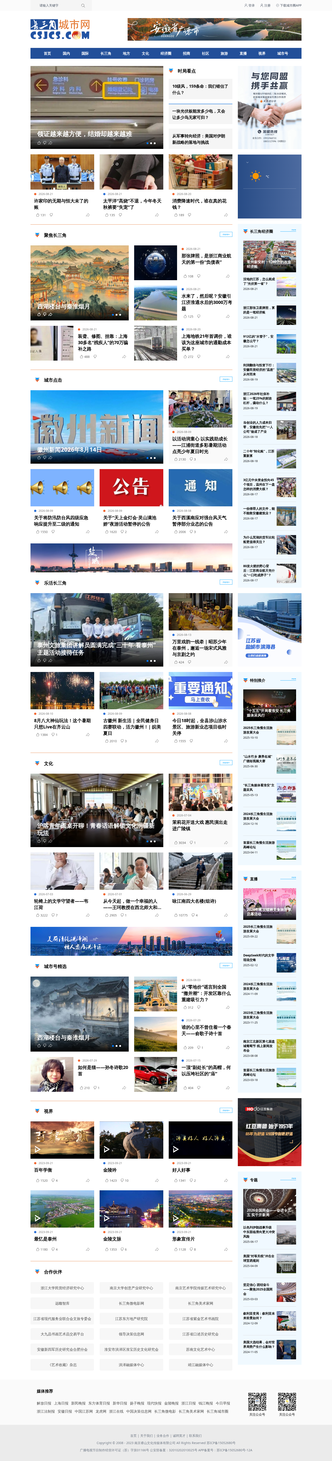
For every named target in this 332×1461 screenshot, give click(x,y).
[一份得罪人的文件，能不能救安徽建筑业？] (286, 516)
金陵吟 (110, 1170)
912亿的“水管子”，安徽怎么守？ (258, 338)
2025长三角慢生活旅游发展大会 (258, 730)
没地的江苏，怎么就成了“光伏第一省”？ (259, 281)
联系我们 (195, 1435)
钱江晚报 (206, 1403)
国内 (66, 53)
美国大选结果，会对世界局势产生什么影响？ (259, 1344)
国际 (85, 53)
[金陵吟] (131, 1140)
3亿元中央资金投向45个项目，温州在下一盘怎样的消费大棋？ (259, 484)
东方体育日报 (99, 1403)
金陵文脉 (112, 1239)
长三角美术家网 (191, 1411)
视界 (262, 53)
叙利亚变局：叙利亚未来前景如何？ (259, 1315)
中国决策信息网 (139, 1411)
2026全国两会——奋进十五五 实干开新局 (269, 1212)
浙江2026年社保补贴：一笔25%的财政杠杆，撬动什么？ (257, 398)
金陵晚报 (171, 1403)
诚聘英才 (179, 1435)
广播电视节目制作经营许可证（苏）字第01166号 (115, 1450)
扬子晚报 (137, 1403)
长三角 (106, 53)
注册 (267, 5)
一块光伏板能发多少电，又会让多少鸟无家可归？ (198, 114)
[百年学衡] (62, 1140)
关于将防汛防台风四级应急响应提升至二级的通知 (61, 520)
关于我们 (146, 1435)
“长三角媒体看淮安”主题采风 (258, 787)
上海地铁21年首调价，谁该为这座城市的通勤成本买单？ (207, 342)
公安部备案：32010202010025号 (174, 1450)
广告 (226, 568)
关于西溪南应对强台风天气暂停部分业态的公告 (199, 520)
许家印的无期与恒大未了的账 (61, 204)
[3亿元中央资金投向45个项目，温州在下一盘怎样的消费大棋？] (286, 487)
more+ (226, 234)
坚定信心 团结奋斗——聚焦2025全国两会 (258, 1289)
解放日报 (44, 1403)
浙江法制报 (46, 1411)
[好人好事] (200, 1140)
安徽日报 (65, 1411)
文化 (145, 53)
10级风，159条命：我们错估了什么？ (200, 89)
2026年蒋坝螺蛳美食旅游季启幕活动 (269, 911)
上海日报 (61, 1403)
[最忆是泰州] (62, 1209)
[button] (147, 143)
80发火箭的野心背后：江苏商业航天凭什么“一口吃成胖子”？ (259, 570)
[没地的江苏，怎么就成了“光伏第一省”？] (286, 286)
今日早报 (223, 1403)
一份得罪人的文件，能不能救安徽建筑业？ (259, 510)
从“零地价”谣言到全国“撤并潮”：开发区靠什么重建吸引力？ (206, 993)
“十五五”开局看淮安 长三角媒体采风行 (269, 713)
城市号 (282, 53)
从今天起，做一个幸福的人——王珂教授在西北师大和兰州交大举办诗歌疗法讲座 (130, 904)
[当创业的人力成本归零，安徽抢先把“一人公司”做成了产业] (286, 430)
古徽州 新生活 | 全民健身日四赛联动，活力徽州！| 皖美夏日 (132, 726)
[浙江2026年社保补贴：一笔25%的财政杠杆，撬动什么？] (286, 401)
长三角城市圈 (217, 1411)
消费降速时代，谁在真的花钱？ (199, 204)
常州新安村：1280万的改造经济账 (269, 264)
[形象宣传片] (200, 1209)
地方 (126, 53)
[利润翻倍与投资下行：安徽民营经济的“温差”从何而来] (286, 372)
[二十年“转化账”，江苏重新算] (286, 458)
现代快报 (154, 1403)
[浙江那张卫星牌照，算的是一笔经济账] (286, 315)
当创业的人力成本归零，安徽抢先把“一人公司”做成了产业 (258, 427)
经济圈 (166, 53)
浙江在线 (116, 1411)
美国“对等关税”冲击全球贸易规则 (258, 1258)
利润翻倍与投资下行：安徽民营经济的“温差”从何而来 (259, 369)
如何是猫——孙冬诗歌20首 (103, 1070)
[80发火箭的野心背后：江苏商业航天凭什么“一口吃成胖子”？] (286, 573)
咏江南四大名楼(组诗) (194, 901)
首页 (47, 53)
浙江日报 (188, 1403)
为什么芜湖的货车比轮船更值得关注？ (259, 539)
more (294, 229)
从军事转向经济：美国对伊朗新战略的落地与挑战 (198, 139)
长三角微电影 (165, 1411)
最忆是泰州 (45, 1239)
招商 (186, 53)
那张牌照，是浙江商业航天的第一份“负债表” (206, 259)
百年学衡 (43, 1170)
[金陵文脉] (131, 1209)
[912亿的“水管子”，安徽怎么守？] (286, 344)
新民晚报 (78, 1403)
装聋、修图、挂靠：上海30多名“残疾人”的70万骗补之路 (103, 342)
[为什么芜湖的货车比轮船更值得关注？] (286, 544)
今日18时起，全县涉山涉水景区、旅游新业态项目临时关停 (199, 726)
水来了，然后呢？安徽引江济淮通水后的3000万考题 (207, 302)
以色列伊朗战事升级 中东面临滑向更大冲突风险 (259, 1231)
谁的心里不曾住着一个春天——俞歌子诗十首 (206, 1030)
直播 (243, 53)
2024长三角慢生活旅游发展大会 (258, 816)
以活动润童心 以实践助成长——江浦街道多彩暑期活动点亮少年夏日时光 (200, 445)
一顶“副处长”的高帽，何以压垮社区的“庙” (206, 1070)
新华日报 (120, 1403)
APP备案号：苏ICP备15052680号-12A (225, 1450)
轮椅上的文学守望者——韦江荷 (61, 904)
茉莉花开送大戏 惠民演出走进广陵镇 (200, 825)
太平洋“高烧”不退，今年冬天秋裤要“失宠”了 (132, 204)
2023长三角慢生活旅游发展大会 (258, 1014)
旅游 (224, 53)
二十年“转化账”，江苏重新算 (258, 453)
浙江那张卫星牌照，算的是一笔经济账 (259, 309)
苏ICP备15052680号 (221, 1443)
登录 (251, 5)
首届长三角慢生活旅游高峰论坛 (259, 844)
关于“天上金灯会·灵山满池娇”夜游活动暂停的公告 (129, 520)
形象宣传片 (183, 1239)
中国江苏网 (84, 1411)
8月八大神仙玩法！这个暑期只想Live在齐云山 (62, 723)
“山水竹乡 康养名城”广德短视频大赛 (257, 758)
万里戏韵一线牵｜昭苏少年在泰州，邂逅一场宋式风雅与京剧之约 (199, 648)
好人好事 (181, 1170)
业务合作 (163, 1435)
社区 (205, 53)
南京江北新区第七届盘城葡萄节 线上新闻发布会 (259, 1045)
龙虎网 (101, 1411)
